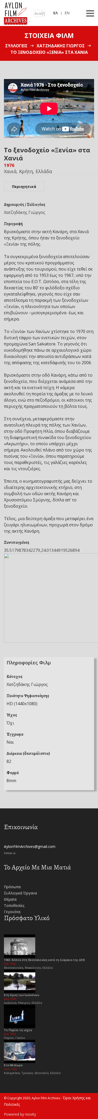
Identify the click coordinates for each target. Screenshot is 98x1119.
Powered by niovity (20, 1114)
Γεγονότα (12, 911)
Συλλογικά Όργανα (20, 893)
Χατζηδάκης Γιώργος (61, 46)
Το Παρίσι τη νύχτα (18, 1030)
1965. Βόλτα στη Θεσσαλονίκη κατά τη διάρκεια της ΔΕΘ (44, 960)
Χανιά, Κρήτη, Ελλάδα (28, 171)
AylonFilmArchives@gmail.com (29, 846)
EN (67, 12)
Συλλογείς (16, 46)
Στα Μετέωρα (13, 1065)
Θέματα (10, 899)
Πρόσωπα (12, 886)
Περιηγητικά (24, 186)
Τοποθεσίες (14, 905)
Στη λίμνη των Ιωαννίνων (21, 995)
